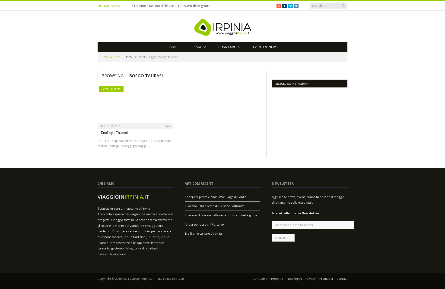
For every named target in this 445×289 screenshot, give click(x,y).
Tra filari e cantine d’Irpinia (203, 233)
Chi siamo (260, 279)
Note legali (294, 279)
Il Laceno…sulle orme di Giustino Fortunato (215, 206)
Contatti (342, 279)
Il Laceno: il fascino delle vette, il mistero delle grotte (170, 6)
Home (172, 47)
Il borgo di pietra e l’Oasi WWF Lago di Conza (215, 197)
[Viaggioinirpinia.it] (222, 26)
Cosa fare (227, 47)
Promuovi (326, 279)
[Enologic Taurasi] (135, 106)
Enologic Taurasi (114, 133)
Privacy (310, 279)
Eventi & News (265, 47)
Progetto (277, 279)
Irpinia (195, 47)
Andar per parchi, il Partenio (204, 224)
